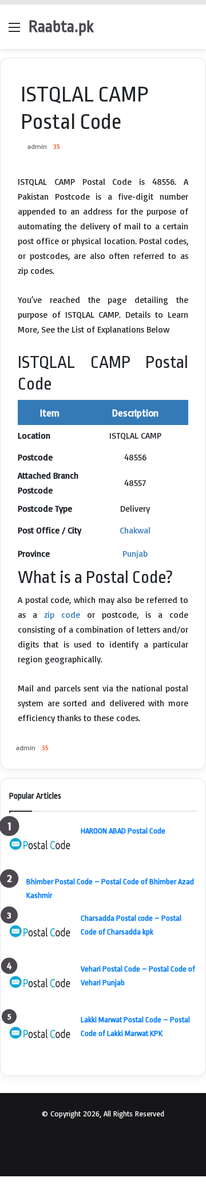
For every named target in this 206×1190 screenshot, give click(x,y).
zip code (62, 614)
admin (37, 146)
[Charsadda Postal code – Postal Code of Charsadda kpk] (40, 931)
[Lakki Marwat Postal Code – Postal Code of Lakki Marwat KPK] (40, 1033)
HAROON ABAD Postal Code (123, 831)
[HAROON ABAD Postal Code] (40, 844)
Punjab (135, 553)
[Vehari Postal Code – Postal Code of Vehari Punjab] (40, 982)
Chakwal (135, 530)
